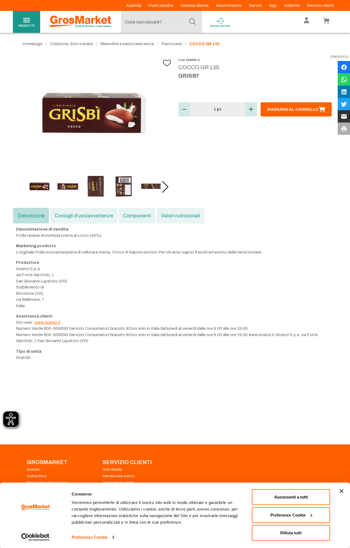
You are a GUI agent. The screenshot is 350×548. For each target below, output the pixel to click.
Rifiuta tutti (291, 532)
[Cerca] (192, 22)
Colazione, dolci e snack (71, 44)
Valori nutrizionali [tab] (180, 215)
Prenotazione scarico (119, 476)
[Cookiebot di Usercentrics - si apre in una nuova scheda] (35, 537)
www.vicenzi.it (47, 322)
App (273, 5)
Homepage (32, 44)
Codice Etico (36, 476)
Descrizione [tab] (31, 215)
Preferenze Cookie (89, 537)
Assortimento (229, 5)
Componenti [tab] (137, 215)
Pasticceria (172, 44)
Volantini (292, 5)
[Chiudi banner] (341, 491)
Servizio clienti (320, 5)
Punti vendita (161, 5)
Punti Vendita (112, 469)
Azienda (134, 5)
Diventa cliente (194, 5)
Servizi (255, 5)
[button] (165, 187)
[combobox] (160, 21)
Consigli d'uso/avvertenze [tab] (84, 215)
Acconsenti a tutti (291, 497)
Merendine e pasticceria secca (127, 44)
